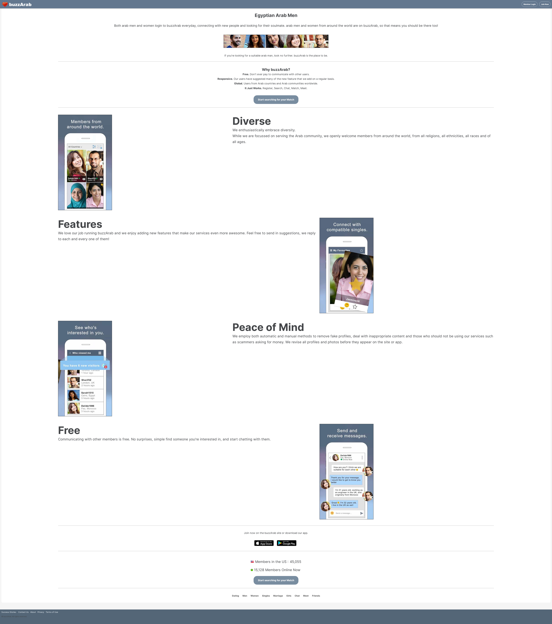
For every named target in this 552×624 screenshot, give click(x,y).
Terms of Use (52, 612)
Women (255, 595)
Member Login (530, 4)
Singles (266, 595)
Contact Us (23, 612)
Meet (306, 595)
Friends (316, 595)
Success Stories (8, 612)
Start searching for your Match (276, 99)
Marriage (278, 595)
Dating (235, 595)
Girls (288, 595)
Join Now (545, 4)
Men (245, 595)
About (33, 612)
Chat (297, 595)
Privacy (41, 612)
